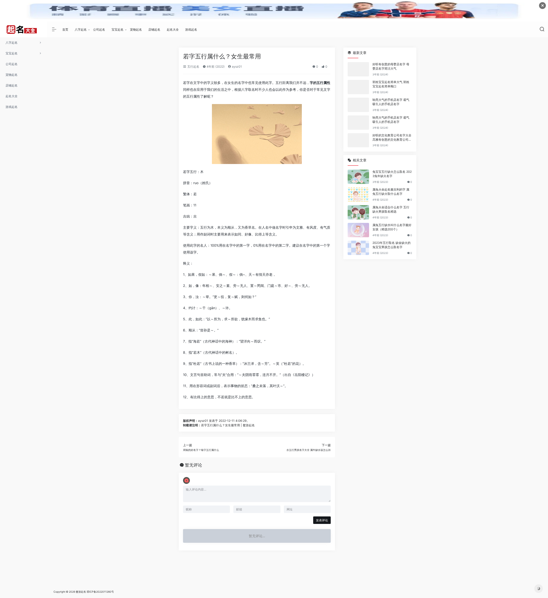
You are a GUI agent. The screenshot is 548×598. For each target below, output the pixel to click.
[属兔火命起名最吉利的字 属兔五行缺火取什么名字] (358, 194)
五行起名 (192, 66)
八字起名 (81, 29)
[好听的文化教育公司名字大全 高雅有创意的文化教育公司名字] (358, 140)
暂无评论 (193, 465)
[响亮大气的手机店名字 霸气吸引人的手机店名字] (358, 105)
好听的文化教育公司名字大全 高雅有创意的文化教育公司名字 (391, 137)
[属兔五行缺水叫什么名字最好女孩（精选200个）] (358, 230)
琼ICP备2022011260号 (101, 591)
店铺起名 (154, 29)
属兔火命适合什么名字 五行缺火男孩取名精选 (390, 209)
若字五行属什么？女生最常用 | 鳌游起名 (228, 425)
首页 (65, 29)
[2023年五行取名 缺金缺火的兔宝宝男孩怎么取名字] (358, 248)
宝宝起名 (118, 29)
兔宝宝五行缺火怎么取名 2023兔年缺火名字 (392, 174)
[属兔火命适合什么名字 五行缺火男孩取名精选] (358, 212)
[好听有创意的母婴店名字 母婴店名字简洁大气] (358, 69)
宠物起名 (136, 29)
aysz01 (236, 66)
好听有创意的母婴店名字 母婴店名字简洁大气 (390, 66)
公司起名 (99, 29)
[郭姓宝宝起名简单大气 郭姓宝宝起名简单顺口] (358, 87)
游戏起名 (191, 29)
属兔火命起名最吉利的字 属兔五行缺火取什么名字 (390, 191)
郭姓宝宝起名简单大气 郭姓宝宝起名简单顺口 (390, 84)
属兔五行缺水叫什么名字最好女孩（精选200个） (391, 227)
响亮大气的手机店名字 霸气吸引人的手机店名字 (390, 102)
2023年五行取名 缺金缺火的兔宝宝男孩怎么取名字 (391, 245)
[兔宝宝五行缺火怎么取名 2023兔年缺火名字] (358, 177)
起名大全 (173, 29)
